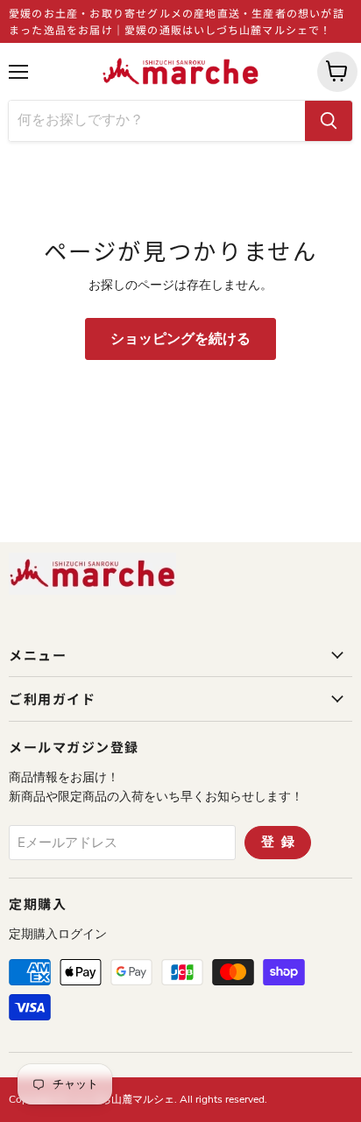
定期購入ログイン (58, 934)
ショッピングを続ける (180, 339)
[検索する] (328, 121)
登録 (281, 841)
